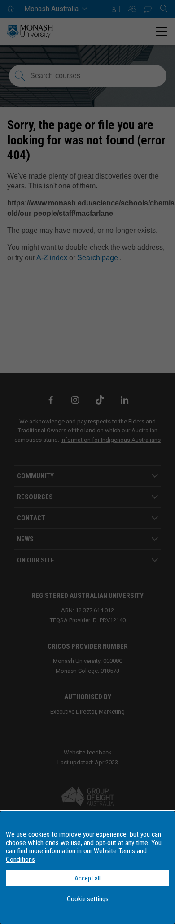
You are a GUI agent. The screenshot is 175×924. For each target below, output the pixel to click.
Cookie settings (88, 899)
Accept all (87, 878)
